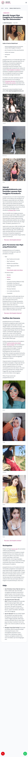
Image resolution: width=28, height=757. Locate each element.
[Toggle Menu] (26, 2)
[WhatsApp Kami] (25, 753)
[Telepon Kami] (3, 753)
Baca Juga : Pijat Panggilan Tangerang (12, 313)
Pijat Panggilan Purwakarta (13, 69)
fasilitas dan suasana (10, 83)
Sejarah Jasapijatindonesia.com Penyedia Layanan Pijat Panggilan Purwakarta (14, 47)
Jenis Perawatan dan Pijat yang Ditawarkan (14, 50)
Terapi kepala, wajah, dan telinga (15, 270)
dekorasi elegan (10, 344)
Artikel (6, 8)
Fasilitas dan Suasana (9, 52)
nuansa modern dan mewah (14, 343)
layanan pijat (14, 549)
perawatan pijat (12, 210)
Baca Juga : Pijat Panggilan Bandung (12, 239)
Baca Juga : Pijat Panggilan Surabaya (12, 540)
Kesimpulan (7, 54)
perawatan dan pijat (10, 81)
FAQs (6, 56)
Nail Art (8, 277)
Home (2, 8)
